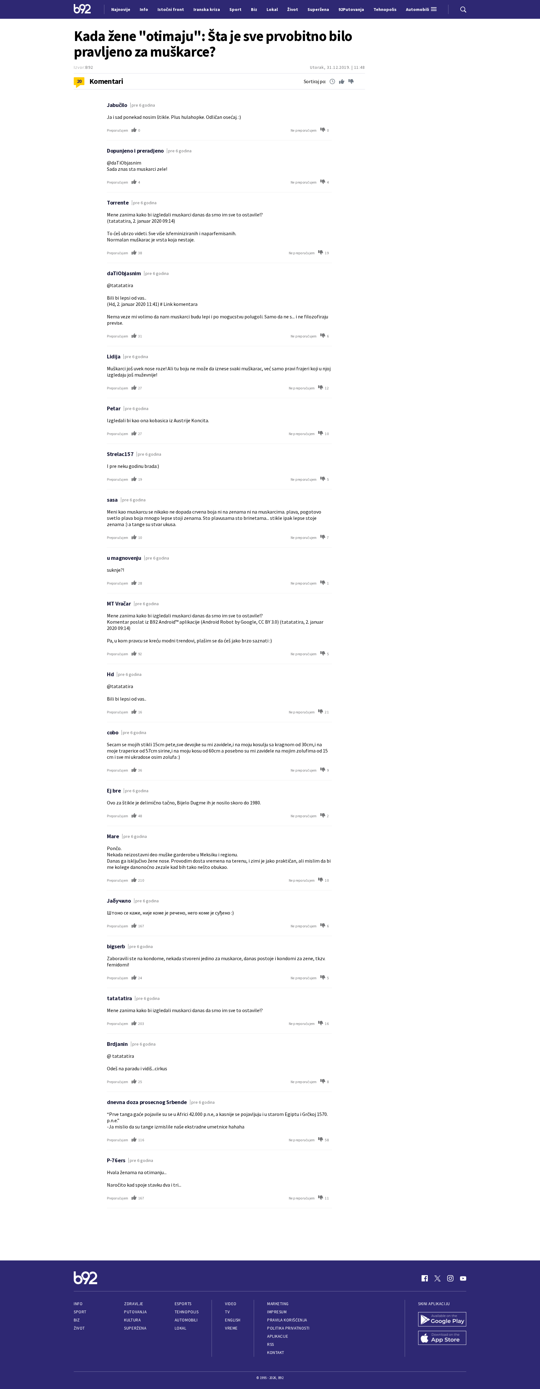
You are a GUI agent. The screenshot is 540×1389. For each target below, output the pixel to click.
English (233, 1320)
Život (79, 1328)
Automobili (186, 1320)
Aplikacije (277, 1336)
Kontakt (275, 1352)
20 (79, 81)
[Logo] (82, 9)
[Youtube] (463, 1278)
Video (231, 1303)
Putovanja (135, 1312)
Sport (80, 1312)
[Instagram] (450, 1278)
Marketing (278, 1303)
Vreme (231, 1328)
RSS (270, 1344)
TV (227, 1312)
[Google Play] (442, 1320)
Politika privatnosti (288, 1328)
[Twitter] (437, 1278)
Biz (77, 1320)
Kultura (132, 1320)
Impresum (277, 1312)
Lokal (181, 1328)
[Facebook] (425, 1278)
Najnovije (120, 9)
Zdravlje (133, 1303)
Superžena (135, 1328)
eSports (183, 1303)
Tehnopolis (186, 1312)
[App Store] (442, 1338)
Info (78, 1303)
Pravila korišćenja (287, 1320)
